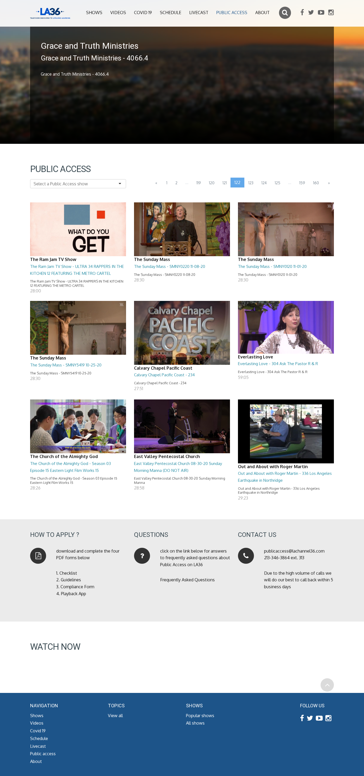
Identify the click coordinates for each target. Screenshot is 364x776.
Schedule (170, 12)
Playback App (73, 593)
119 (198, 183)
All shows (195, 723)
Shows (94, 12)
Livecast (198, 12)
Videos (118, 12)
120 (212, 183)
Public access (231, 12)
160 (316, 183)
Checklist (68, 573)
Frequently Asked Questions (187, 579)
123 (250, 183)
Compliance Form (77, 586)
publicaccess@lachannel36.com (294, 551)
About (262, 12)
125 (277, 183)
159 (302, 183)
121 (225, 183)
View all (115, 715)
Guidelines (71, 579)
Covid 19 (143, 12)
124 (264, 183)
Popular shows (200, 715)
